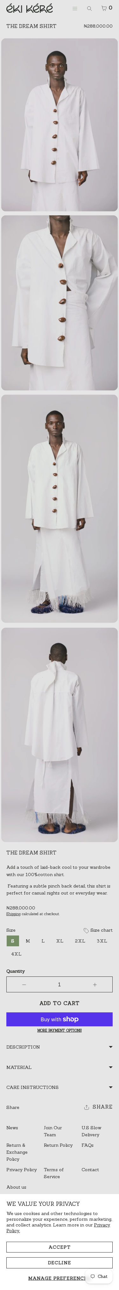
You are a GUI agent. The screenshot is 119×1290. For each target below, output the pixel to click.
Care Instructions (32, 1087)
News (12, 1128)
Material (19, 1067)
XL (60, 941)
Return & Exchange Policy (17, 1152)
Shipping (13, 914)
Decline (59, 1263)
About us (16, 1187)
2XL (80, 941)
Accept (60, 1247)
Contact (90, 1169)
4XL (16, 954)
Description (23, 1047)
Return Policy (58, 1145)
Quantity (15, 971)
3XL (102, 941)
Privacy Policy (21, 1169)
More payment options (59, 1030)
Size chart (101, 930)
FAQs (88, 1145)
